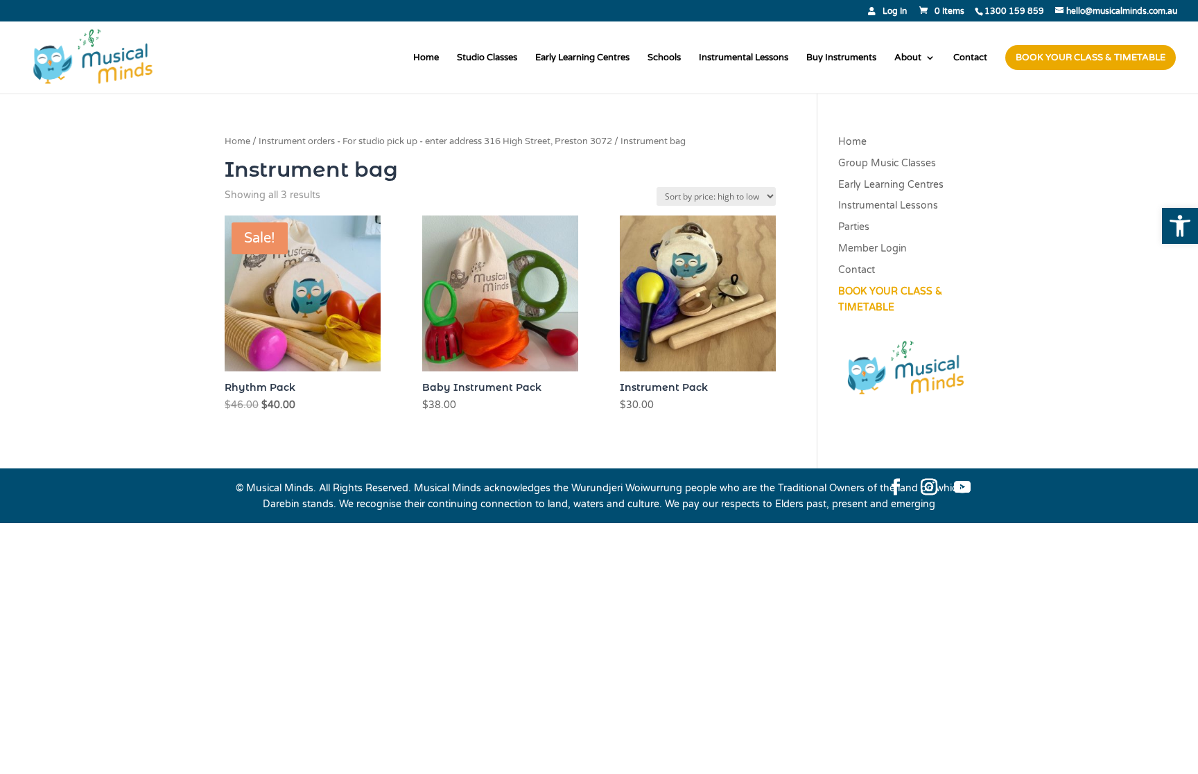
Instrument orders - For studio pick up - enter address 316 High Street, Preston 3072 (435, 141)
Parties (853, 227)
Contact (970, 58)
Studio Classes (487, 58)
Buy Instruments (841, 58)
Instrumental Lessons (743, 58)
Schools (664, 58)
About (907, 58)
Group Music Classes (887, 163)
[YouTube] (962, 488)
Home (426, 58)
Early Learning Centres (582, 58)
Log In (895, 11)
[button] (1180, 226)
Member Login (872, 248)
